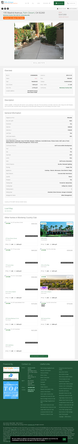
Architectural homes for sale (65, 407)
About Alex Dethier (63, 372)
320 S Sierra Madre (46, 292)
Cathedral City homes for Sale (48, 396)
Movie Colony (44, 375)
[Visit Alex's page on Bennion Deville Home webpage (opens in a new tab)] (11, 369)
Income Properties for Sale (65, 388)
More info (48, 440)
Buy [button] (26, 3)
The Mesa (43, 384)
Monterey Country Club (65, 87)
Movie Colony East (45, 377)
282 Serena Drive (45, 318)
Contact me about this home (14, 18)
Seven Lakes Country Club (47, 394)
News (38, 3)
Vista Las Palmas (44, 373)
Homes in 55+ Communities (65, 386)
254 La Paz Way (45, 265)
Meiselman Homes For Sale (65, 395)
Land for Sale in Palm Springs (66, 383)
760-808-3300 (72, 3)
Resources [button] (45, 3)
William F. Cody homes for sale (66, 405)
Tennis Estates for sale (64, 379)
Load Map (9, 208)
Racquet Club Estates (46, 370)
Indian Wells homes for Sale (47, 409)
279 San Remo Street (11, 238)
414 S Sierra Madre (10, 292)
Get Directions (8, 211)
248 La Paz (44, 238)
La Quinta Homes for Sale (47, 412)
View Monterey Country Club (39, 356)
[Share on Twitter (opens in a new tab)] (5, 8)
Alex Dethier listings (63, 374)
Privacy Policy (14, 429)
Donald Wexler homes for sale (66, 402)
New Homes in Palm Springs (65, 412)
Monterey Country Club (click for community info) (16, 15)
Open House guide (63, 414)
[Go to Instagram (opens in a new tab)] (8, 8)
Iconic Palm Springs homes (65, 409)
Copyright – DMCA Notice (65, 416)
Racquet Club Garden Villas (47, 389)
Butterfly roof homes (64, 390)
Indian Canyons (44, 387)
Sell (33, 3)
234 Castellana (9, 345)
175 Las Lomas (9, 265)
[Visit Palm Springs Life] (10, 390)
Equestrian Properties (64, 381)
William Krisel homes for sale (66, 400)
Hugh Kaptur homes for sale (65, 398)
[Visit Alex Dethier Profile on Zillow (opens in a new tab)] (10, 376)
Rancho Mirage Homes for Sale (48, 398)
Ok (64, 439)
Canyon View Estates (45, 391)
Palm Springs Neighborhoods (47, 368)
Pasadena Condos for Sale (47, 414)
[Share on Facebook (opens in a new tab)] (2, 8)
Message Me (60, 3)
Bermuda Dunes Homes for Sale (48, 407)
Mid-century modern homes (65, 376)
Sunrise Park (43, 380)
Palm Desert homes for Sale (47, 405)
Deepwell (43, 382)
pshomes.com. (31, 424)
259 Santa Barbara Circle (12, 318)
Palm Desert (29, 12)
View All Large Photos (39, 63)
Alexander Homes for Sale (65, 393)
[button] (71, 8)
